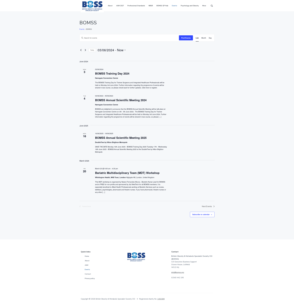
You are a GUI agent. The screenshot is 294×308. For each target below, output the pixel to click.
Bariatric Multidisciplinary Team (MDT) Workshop (127, 173)
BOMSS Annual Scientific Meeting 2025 (121, 138)
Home (87, 256)
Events (81, 29)
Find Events (186, 38)
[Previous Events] (80, 50)
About (87, 261)
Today (92, 50)
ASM (86, 265)
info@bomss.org (177, 272)
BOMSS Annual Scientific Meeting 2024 (121, 100)
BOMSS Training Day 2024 (112, 73)
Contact (88, 274)
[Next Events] (85, 50)
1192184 (161, 299)
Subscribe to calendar (201, 214)
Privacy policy (90, 278)
